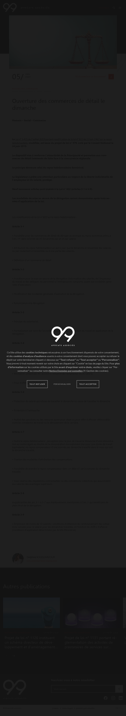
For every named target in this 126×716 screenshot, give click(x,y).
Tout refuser (37, 384)
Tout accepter (88, 384)
